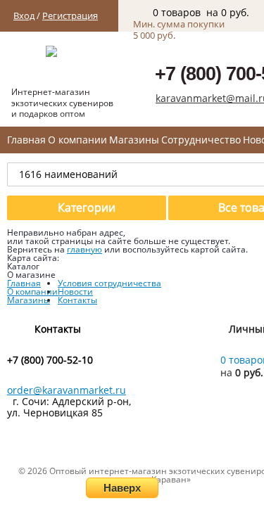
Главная (26, 139)
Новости (75, 292)
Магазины (134, 139)
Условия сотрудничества (109, 283)
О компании (77, 139)
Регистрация (70, 15)
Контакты (77, 300)
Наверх (122, 488)
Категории (86, 207)
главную (84, 249)
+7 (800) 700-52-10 (50, 360)
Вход (23, 15)
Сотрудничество (201, 139)
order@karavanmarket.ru (66, 390)
